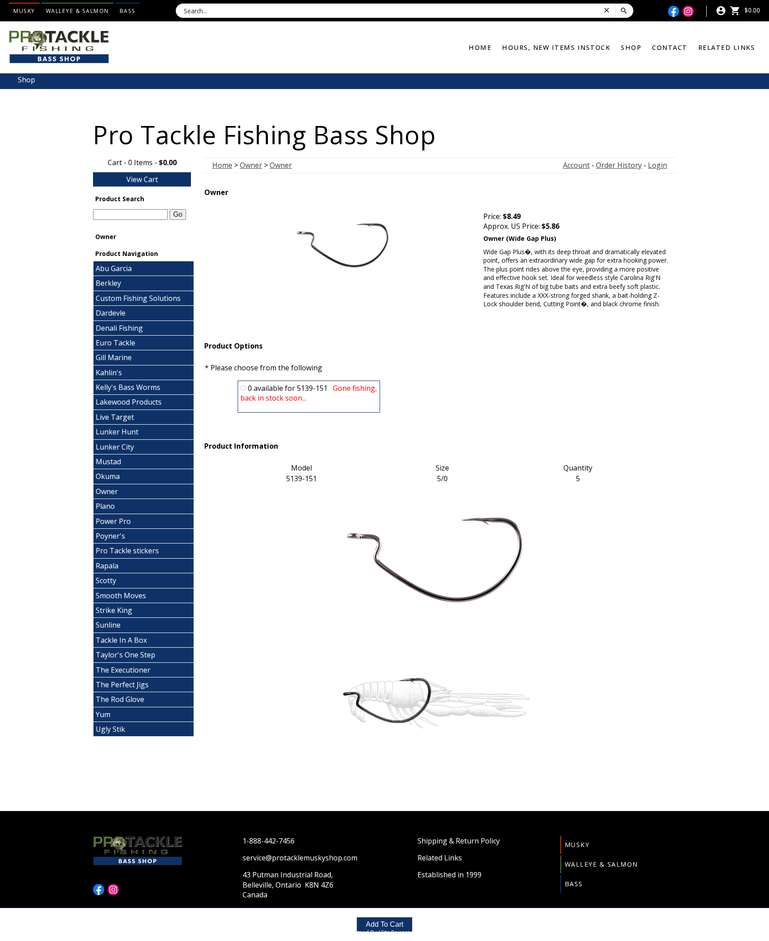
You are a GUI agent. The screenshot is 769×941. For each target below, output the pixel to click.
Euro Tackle (115, 343)
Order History (619, 165)
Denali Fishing (119, 328)
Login (657, 165)
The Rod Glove (120, 699)
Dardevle (110, 313)
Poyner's (110, 536)
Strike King (114, 610)
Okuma (108, 476)
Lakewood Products (129, 402)
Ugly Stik (110, 729)
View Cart (142, 179)
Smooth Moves (121, 595)
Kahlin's (109, 372)
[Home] (59, 46)
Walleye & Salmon (77, 11)
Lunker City (115, 447)
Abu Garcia (114, 268)
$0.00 (751, 10)
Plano (105, 506)
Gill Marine (114, 357)
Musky (24, 11)
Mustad (108, 461)
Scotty (106, 580)
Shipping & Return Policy (458, 841)
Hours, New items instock (556, 47)
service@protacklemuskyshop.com (300, 858)
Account (576, 165)
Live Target (115, 417)
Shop (631, 47)
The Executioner (123, 670)
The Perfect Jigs (122, 685)
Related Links (726, 47)
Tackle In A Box (121, 640)
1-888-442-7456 (269, 841)
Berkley (108, 283)
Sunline (108, 625)
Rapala (107, 566)
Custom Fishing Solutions (138, 298)
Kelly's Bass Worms (128, 387)
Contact (670, 47)
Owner (107, 491)
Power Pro (113, 521)
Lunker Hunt (117, 432)
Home (480, 47)
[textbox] (130, 214)
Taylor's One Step (125, 655)
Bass (128, 11)
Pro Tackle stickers (127, 551)
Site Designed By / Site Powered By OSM (384, 932)
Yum (103, 714)
